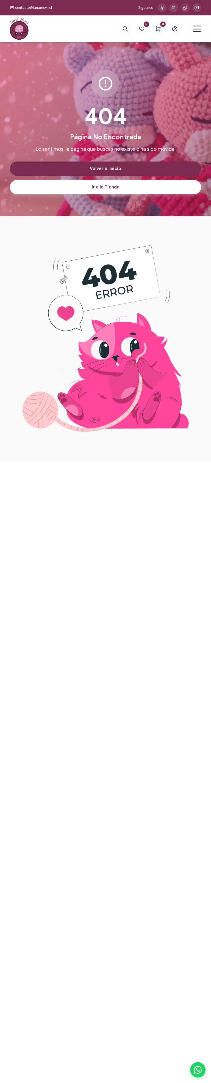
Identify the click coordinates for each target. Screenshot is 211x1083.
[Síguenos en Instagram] (173, 7)
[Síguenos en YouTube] (196, 7)
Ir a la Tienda (106, 187)
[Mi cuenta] (174, 29)
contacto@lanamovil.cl (33, 7)
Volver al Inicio (105, 168)
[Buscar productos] (125, 29)
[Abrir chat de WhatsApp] (198, 1069)
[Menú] (197, 29)
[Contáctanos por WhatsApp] (185, 7)
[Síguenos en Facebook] (162, 7)
